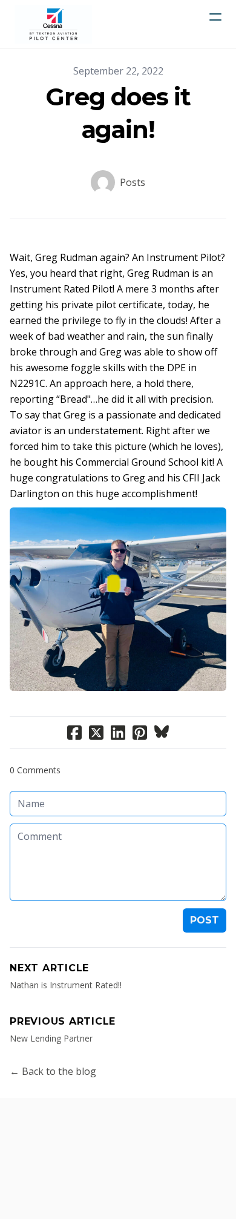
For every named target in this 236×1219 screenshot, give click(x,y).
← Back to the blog (53, 1071)
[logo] (53, 24)
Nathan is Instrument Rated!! (66, 985)
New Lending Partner (51, 1038)
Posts (132, 182)
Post (204, 920)
